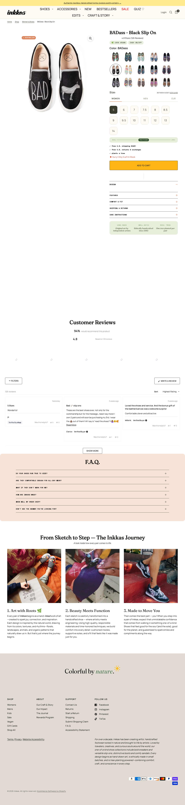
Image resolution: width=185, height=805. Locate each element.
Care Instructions (118, 214)
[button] (144, 176)
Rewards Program (45, 717)
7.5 (145, 109)
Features (114, 195)
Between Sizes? (167, 93)
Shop (17, 21)
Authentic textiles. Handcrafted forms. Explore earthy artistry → (92, 3)
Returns (69, 709)
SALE (125, 9)
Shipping (69, 717)
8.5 (165, 109)
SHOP (10, 699)
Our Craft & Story (44, 704)
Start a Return (72, 713)
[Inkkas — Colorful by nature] (92, 670)
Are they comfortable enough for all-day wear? (38, 480)
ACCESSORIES (67, 9)
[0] (176, 12)
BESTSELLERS (106, 9)
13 (165, 120)
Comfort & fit (116, 201)
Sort (156, 391)
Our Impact (41, 709)
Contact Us (71, 704)
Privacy (18, 739)
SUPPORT (70, 699)
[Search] (171, 12)
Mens (10, 709)
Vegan (10, 721)
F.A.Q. (68, 725)
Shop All (11, 730)
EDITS (76, 15)
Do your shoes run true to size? (31, 473)
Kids (9, 713)
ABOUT (40, 699)
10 (134, 120)
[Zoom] (90, 38)
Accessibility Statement (77, 730)
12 (155, 120)
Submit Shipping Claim (76, 721)
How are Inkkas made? (26, 494)
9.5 (124, 120)
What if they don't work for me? (31, 487)
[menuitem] (45, 9)
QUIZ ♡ (139, 9)
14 (113, 131)
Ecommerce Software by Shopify (51, 791)
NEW (88, 9)
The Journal (42, 713)
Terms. (10, 739)
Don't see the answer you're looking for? (36, 509)
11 (145, 120)
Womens (11, 704)
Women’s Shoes (28, 21)
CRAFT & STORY (99, 15)
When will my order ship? (28, 502)
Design (113, 184)
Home (9, 21)
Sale (9, 717)
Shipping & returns (119, 208)
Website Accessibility (33, 739)
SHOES (45, 9)
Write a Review (169, 381)
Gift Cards (12, 725)
